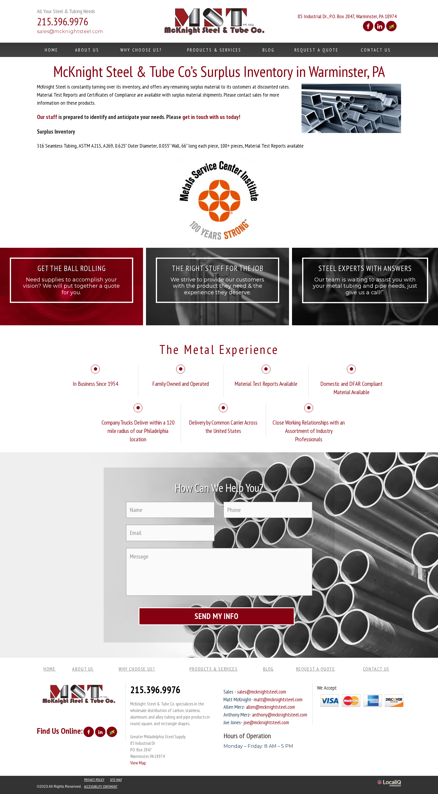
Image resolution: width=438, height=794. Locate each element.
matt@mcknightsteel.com (278, 699)
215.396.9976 (155, 689)
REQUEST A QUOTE (316, 50)
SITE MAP (116, 779)
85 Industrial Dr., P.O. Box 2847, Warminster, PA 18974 (347, 16)
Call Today (365, 299)
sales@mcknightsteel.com (70, 31)
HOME (51, 50)
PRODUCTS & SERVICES (214, 50)
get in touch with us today (210, 116)
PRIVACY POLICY (94, 779)
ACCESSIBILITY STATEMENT (100, 786)
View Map (138, 763)
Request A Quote (71, 299)
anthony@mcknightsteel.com (279, 714)
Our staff (47, 116)
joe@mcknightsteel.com (266, 722)
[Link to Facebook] (368, 26)
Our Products (218, 299)
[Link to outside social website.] (391, 26)
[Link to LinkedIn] (380, 26)
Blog (269, 50)
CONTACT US (376, 50)
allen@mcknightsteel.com (270, 706)
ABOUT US (87, 50)
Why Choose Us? (141, 50)
